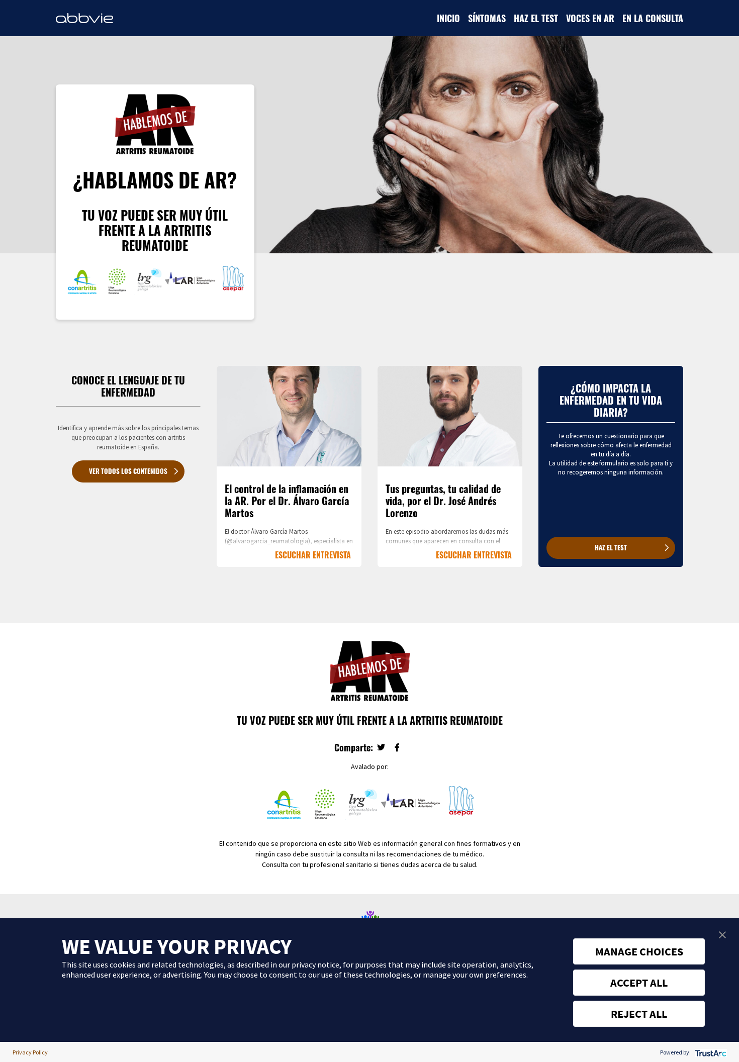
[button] (722, 935)
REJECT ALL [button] (639, 1014)
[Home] (84, 18)
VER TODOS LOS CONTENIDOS (128, 471)
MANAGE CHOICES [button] (639, 951)
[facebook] (397, 748)
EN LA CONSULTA (652, 18)
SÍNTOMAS (487, 18)
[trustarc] (709, 1052)
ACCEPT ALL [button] (639, 983)
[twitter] (381, 748)
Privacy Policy (30, 1052)
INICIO (448, 18)
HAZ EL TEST (536, 18)
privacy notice (315, 964)
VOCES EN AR (590, 18)
